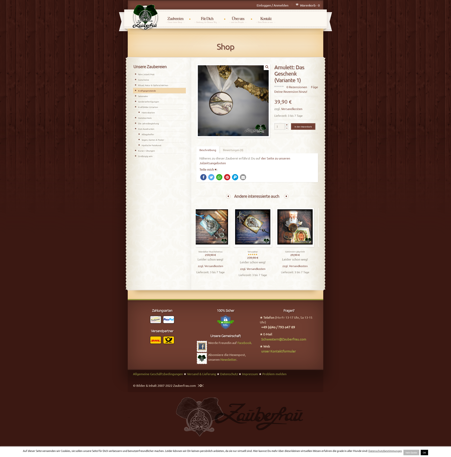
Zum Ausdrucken (146, 128)
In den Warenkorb (303, 126)
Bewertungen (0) (233, 150)
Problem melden (274, 374)
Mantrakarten (148, 112)
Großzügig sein (145, 156)
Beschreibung (207, 150)
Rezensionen (296, 87)
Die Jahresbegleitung (148, 123)
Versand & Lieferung (201, 374)
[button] (203, 177)
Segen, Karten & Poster (153, 139)
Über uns (238, 19)
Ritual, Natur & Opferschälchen (153, 85)
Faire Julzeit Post (146, 74)
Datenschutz (229, 374)
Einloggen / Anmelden (272, 5)
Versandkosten (291, 109)
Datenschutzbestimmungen (385, 450)
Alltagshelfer (148, 134)
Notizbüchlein (145, 118)
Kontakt (265, 19)
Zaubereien (175, 19)
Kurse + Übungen (146, 150)
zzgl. (206, 266)
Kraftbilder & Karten (148, 107)
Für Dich (207, 19)
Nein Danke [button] (411, 452)
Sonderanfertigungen (148, 101)
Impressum (250, 374)
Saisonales (143, 96)
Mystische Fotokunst (151, 145)
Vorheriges (228, 196)
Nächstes (286, 196)
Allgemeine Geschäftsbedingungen (158, 374)
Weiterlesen (215, 246)
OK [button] (424, 452)
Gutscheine (143, 79)
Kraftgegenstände (147, 90)
